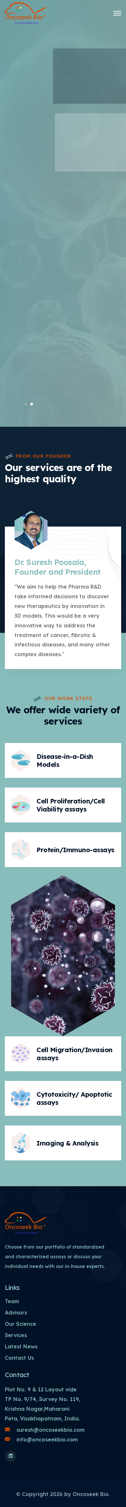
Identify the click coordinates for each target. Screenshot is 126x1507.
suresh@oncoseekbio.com (50, 1430)
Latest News (21, 1346)
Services (16, 1335)
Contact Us (19, 1358)
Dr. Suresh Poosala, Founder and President (58, 567)
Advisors (16, 1312)
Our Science (20, 1324)
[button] (26, 404)
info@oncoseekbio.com (47, 1439)
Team (12, 1301)
